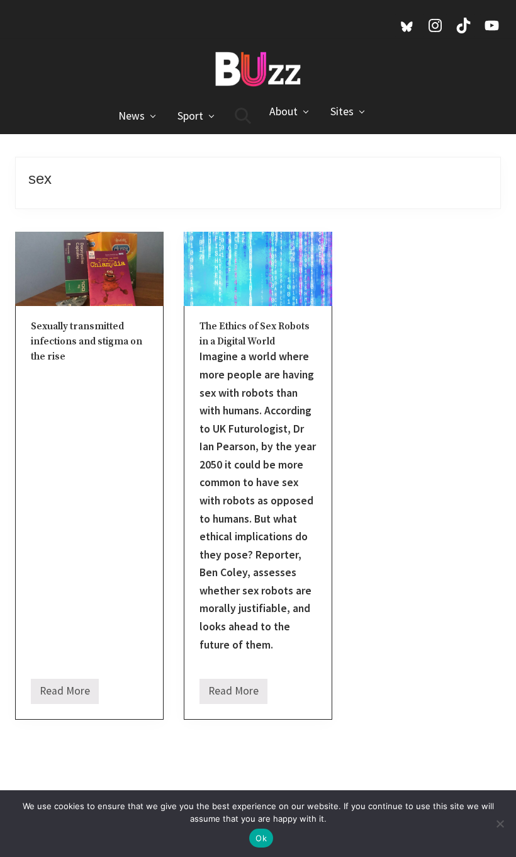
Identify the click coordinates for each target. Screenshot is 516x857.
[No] (500, 823)
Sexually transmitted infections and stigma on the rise (86, 342)
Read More (65, 694)
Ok (261, 838)
